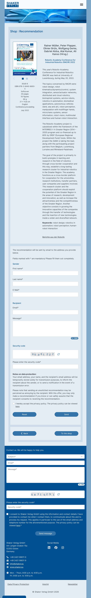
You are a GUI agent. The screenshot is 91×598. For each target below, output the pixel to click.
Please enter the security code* (27, 362)
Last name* (18, 279)
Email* (15, 307)
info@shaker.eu (17, 564)
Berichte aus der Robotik (53, 237)
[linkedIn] (49, 547)
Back (26, 433)
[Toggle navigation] (81, 5)
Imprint (45, 584)
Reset (24, 414)
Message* (17, 318)
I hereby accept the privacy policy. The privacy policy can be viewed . (46, 405)
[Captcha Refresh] (58, 354)
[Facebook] (56, 547)
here (17, 406)
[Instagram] (62, 547)
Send (66, 414)
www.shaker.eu (16, 567)
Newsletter (73, 584)
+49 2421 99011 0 (18, 557)
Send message (45, 533)
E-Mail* (16, 290)
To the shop (66, 433)
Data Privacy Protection (18, 584)
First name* (18, 268)
